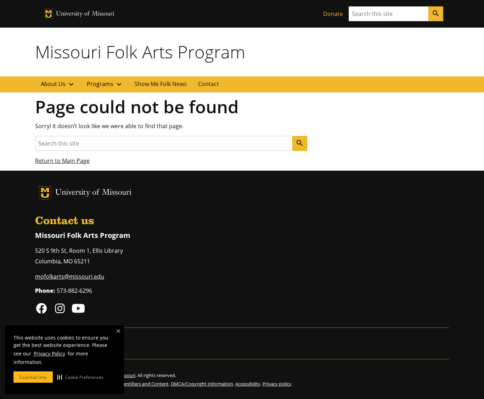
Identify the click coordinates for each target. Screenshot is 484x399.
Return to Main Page (62, 161)
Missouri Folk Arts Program (140, 51)
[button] (80, 377)
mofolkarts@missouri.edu (69, 276)
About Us (58, 84)
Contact (208, 84)
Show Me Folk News (161, 84)
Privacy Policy (49, 353)
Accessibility (247, 384)
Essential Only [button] (33, 377)
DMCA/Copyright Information (202, 384)
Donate (333, 14)
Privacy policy (277, 384)
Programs (105, 84)
